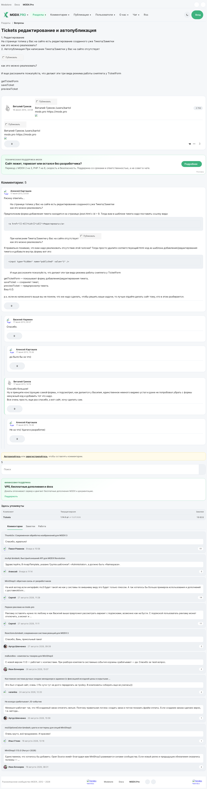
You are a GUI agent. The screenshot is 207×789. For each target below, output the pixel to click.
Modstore (6, 4)
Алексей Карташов (20, 191)
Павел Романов (16, 548)
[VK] (203, 4)
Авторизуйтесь (12, 456)
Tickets (7, 517)
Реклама (200, 172)
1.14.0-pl (64, 517)
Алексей (12, 571)
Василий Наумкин (23, 319)
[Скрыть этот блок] (203, 158)
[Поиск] (202, 469)
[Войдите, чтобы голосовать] (8, 144)
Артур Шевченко (17, 646)
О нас (122, 14)
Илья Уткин (14, 741)
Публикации (81, 14)
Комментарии (58, 14)
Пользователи (104, 14)
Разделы (38, 14)
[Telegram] (196, 4)
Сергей (12, 597)
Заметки (30, 526)
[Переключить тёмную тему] (187, 15)
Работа (42, 526)
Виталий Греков (22, 106)
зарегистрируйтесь (36, 456)
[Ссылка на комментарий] (193, 306)
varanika (12, 692)
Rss (146, 14)
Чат (135, 14)
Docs (17, 4)
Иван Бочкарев (16, 669)
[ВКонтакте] (190, 144)
